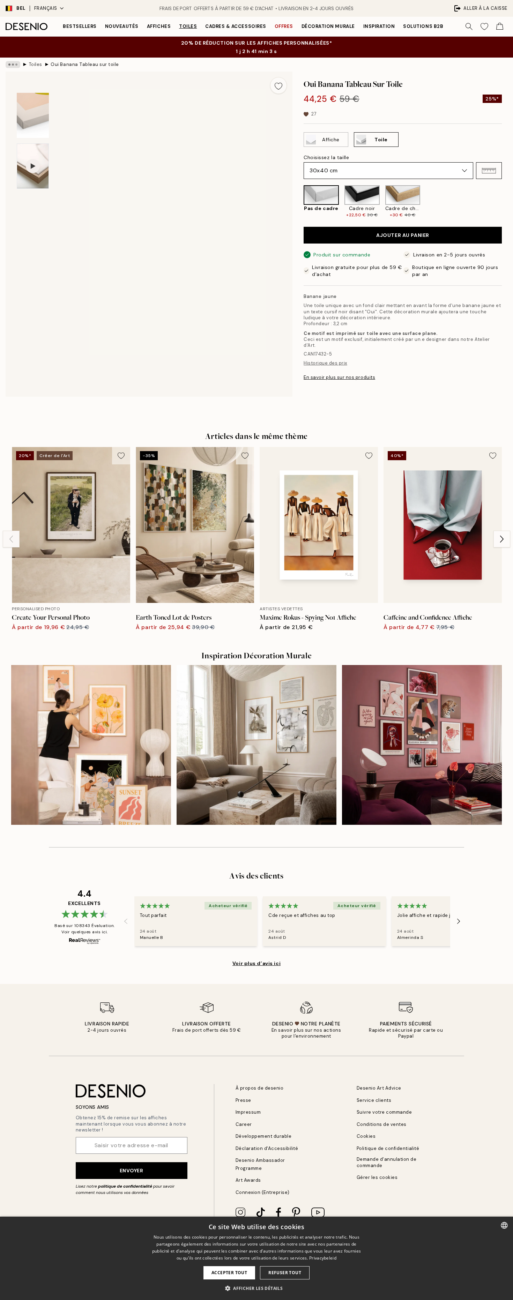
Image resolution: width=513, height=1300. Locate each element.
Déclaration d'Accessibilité (267, 1148)
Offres (284, 26)
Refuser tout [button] (284, 1273)
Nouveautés (122, 26)
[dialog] (256, 1258)
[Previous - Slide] (298, 201)
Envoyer (131, 1170)
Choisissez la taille (326, 157)
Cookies (366, 1136)
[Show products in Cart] (499, 26)
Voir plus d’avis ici (256, 963)
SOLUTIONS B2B (423, 26)
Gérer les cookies (377, 1177)
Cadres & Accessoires (235, 26)
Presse (243, 1100)
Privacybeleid (322, 1258)
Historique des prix (325, 363)
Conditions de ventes (382, 1124)
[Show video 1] (33, 166)
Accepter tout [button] (229, 1273)
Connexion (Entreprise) (263, 1192)
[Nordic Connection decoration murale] (256, 745)
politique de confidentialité (125, 1186)
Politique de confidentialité (388, 1148)
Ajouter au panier (402, 235)
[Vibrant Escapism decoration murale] (422, 745)
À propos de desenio (260, 1088)
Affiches (159, 26)
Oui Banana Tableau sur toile (85, 64)
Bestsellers (80, 26)
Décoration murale (328, 26)
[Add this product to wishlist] (278, 85)
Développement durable (264, 1136)
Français (45, 8)
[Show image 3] (33, 115)
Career (244, 1124)
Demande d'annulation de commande (387, 1162)
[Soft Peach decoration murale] (91, 745)
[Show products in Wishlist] (484, 26)
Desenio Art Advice (379, 1088)
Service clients (374, 1100)
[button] (489, 170)
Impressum (248, 1112)
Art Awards (248, 1180)
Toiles (188, 26)
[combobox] (504, 1225)
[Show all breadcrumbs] (13, 64)
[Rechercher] (469, 26)
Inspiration (379, 26)
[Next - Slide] (507, 201)
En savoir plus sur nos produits (339, 377)
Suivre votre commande (384, 1112)
